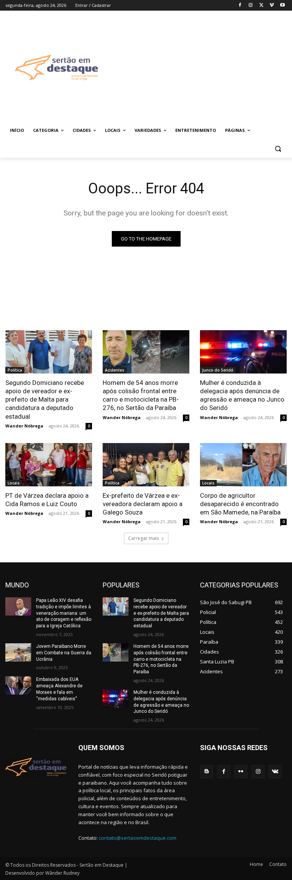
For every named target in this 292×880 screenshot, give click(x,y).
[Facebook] (240, 5)
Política (15, 370)
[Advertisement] (200, 67)
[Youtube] (282, 5)
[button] (278, 149)
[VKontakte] (275, 771)
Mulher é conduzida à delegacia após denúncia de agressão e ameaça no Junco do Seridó (242, 395)
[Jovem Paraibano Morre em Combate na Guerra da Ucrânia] (18, 652)
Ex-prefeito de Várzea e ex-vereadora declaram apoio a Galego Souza (142, 504)
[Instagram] (250, 5)
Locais (14, 483)
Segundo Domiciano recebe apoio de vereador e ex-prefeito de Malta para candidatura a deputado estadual (44, 399)
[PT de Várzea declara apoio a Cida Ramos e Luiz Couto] (48, 464)
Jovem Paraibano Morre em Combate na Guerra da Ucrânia (63, 653)
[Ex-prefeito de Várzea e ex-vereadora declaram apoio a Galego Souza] (146, 464)
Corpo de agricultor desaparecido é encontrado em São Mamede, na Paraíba (240, 504)
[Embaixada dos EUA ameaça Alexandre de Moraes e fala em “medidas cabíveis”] (18, 685)
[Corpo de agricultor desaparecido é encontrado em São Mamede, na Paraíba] (243, 464)
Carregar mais (143, 538)
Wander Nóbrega (24, 426)
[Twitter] (261, 5)
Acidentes (114, 370)
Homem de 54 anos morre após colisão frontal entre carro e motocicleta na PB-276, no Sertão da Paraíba (141, 395)
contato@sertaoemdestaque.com (137, 837)
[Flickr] (241, 771)
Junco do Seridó (217, 370)
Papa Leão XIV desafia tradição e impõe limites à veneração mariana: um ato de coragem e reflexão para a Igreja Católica (63, 613)
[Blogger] (206, 771)
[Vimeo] (271, 5)
